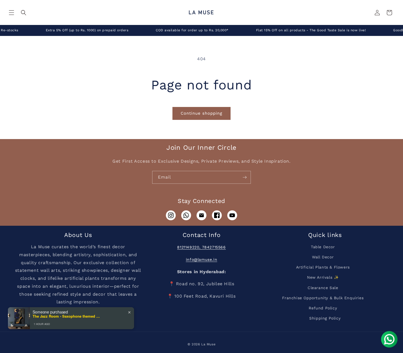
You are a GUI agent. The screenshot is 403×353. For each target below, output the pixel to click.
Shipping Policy (324, 318)
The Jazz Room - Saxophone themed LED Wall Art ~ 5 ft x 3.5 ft (67, 316)
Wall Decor (323, 257)
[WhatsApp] (186, 215)
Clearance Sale (323, 288)
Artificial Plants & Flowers (323, 267)
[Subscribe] (245, 177)
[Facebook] (217, 215)
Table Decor (323, 247)
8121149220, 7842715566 (201, 247)
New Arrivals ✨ (323, 277)
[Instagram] (171, 215)
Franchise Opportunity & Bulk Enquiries (323, 298)
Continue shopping (201, 113)
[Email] (201, 215)
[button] (11, 13)
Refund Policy (323, 308)
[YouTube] (232, 215)
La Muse (208, 344)
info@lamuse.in (201, 259)
